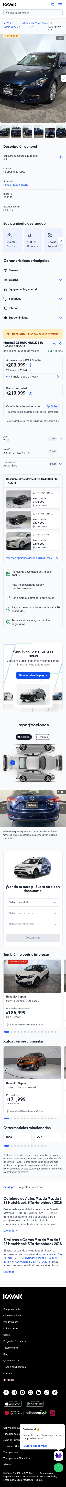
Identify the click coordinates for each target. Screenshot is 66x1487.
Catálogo (8, 1187)
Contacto (8, 1373)
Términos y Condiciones (15, 1446)
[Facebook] (6, 1392)
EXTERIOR (25, 737)
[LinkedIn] (38, 1392)
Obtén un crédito (12, 1315)
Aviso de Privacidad (13, 1440)
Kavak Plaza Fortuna (15, 184)
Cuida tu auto (10, 1328)
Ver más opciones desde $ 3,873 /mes (29, 558)
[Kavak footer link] (12, 1298)
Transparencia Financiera (16, 1458)
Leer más (8, 1230)
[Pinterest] (55, 1392)
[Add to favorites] (56, 964)
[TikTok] (46, 1392)
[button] (53, 406)
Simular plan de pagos (33, 675)
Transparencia (10, 1452)
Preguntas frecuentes (30, 1187)
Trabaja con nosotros (14, 1367)
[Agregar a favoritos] (61, 343)
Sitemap (7, 1464)
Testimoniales (10, 1347)
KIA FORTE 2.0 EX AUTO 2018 (32, 1261)
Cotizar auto (33, 937)
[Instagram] (14, 1392)
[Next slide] (61, 240)
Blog (5, 1354)
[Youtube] (22, 1392)
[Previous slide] (5, 240)
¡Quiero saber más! (35, 1445)
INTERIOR (44, 737)
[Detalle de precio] (30, 365)
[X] (30, 1392)
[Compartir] (55, 343)
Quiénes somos (11, 1360)
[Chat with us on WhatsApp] (59, 1467)
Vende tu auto (10, 1322)
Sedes (6, 1334)
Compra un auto (11, 1309)
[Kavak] (8, 4)
